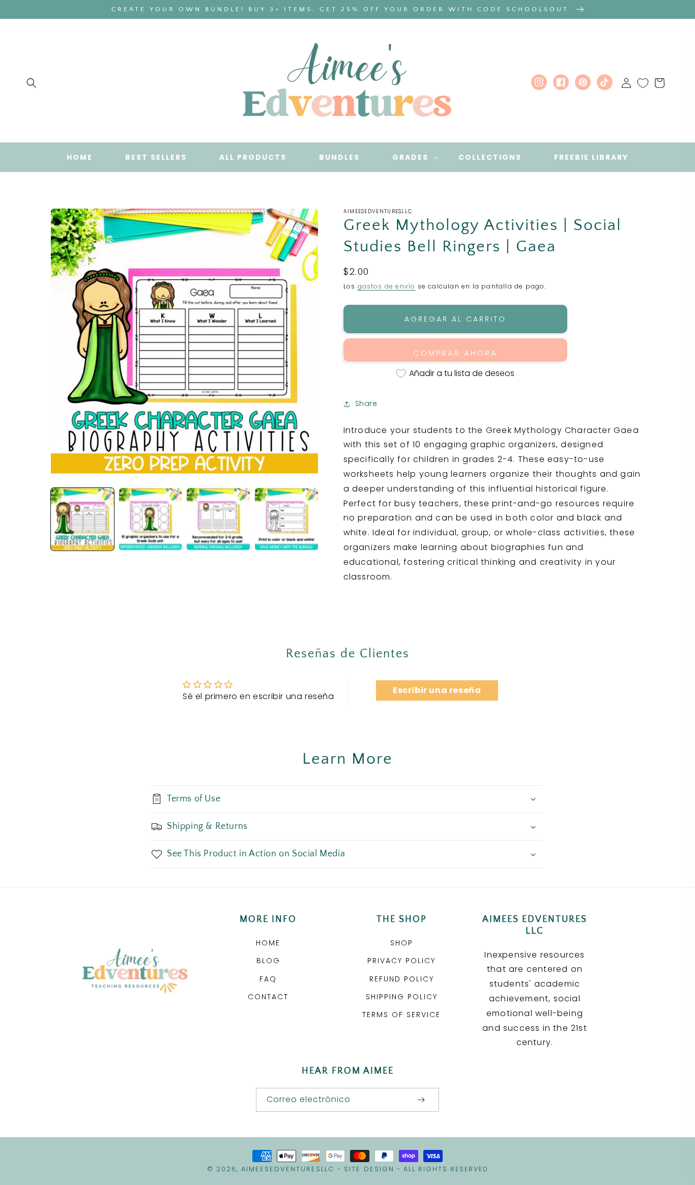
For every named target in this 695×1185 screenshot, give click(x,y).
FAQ (268, 979)
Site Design (369, 1169)
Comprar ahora (455, 353)
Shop (401, 943)
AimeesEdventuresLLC (287, 1169)
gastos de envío (387, 286)
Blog (268, 961)
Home (268, 943)
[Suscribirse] (421, 1100)
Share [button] (366, 403)
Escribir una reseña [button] (437, 690)
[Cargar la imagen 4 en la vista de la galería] (286, 519)
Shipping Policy (402, 997)
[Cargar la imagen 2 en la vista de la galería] (150, 519)
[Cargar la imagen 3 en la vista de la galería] (218, 519)
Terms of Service (401, 1014)
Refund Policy (401, 979)
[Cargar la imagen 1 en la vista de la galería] (82, 519)
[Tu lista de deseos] (643, 83)
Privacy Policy (401, 961)
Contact (268, 997)
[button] (31, 83)
